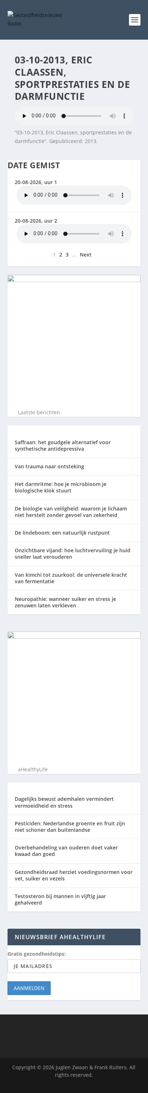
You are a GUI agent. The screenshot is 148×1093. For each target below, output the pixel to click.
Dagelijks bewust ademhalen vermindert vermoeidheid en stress (64, 802)
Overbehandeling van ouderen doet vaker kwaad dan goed (66, 850)
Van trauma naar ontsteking (49, 466)
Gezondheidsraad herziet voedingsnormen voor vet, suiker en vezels (74, 875)
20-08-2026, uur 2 (36, 220)
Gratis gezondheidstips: (37, 953)
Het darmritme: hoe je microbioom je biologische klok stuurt (60, 487)
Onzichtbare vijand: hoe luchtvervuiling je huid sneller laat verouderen (72, 553)
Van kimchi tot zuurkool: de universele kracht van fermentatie (71, 578)
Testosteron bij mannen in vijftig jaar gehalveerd (60, 899)
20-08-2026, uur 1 (36, 182)
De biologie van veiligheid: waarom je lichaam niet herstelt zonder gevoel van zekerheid (71, 511)
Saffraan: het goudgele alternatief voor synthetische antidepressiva (63, 445)
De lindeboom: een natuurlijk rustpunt (62, 532)
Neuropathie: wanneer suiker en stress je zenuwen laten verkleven (65, 602)
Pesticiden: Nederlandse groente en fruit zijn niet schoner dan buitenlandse (70, 826)
